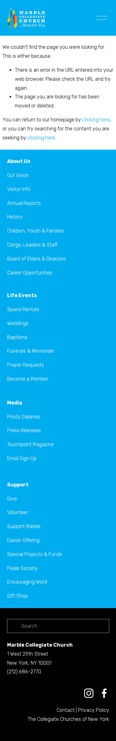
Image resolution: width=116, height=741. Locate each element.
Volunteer (17, 512)
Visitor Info (18, 189)
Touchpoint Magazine (30, 444)
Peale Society (22, 568)
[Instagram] (89, 693)
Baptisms (17, 337)
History (15, 217)
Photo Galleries (23, 417)
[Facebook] (104, 693)
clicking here (96, 120)
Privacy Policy (93, 710)
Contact (66, 710)
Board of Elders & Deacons (36, 259)
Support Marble (24, 526)
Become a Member (27, 379)
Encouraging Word (27, 582)
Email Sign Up (22, 458)
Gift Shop (17, 596)
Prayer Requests (25, 365)
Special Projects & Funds (34, 554)
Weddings (17, 323)
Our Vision (18, 175)
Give (12, 499)
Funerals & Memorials (30, 351)
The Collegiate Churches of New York (68, 719)
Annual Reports (24, 203)
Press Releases (24, 430)
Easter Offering (23, 540)
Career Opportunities (29, 273)
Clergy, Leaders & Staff (32, 245)
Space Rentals (23, 309)
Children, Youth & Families (35, 231)
